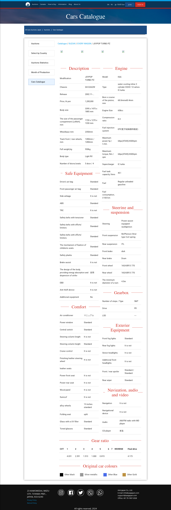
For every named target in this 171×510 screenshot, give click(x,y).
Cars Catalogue (38, 82)
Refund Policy (32, 503)
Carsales (43, 4)
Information (62, 4)
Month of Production (40, 72)
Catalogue (62, 43)
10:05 (119, 4)
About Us (77, 4)
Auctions (35, 4)
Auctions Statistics (39, 63)
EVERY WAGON (84, 43)
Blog (70, 4)
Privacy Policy (32, 500)
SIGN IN (140, 5)
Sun (123, 4)
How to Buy (52, 4)
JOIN (130, 5)
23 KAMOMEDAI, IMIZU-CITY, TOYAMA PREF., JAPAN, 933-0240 (38, 493)
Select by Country (39, 53)
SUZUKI (72, 43)
